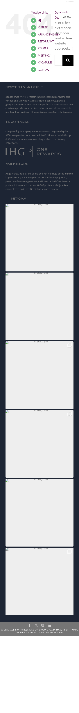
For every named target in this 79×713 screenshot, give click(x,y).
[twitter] (36, 625)
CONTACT (44, 69)
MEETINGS (44, 55)
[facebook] (29, 625)
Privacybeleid (54, 632)
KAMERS (43, 48)
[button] (39, 237)
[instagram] (42, 625)
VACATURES (45, 62)
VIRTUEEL (43, 27)
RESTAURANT (46, 41)
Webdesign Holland (32, 632)
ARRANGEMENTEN (49, 34)
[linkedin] (49, 625)
